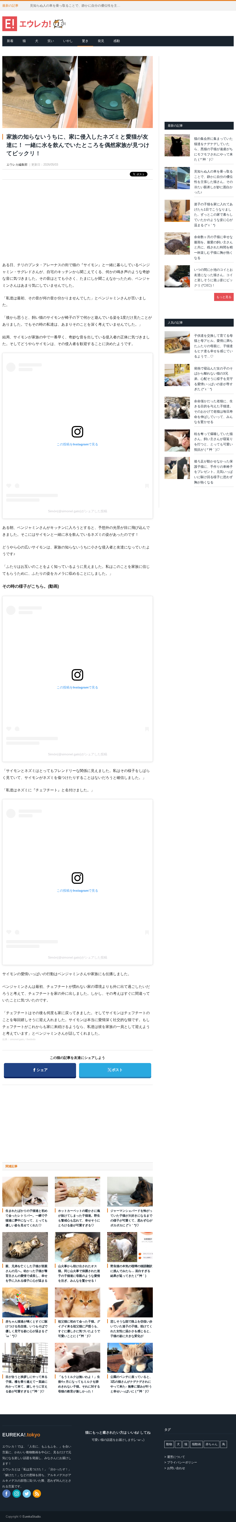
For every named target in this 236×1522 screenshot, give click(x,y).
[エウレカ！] (34, 23)
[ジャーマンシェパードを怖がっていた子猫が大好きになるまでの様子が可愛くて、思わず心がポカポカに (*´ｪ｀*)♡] (130, 1191)
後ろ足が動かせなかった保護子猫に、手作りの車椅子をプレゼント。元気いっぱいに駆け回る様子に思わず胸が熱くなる (213, 471)
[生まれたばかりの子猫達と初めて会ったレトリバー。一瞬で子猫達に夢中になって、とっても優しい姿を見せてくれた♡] (25, 1191)
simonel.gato (17, 1039)
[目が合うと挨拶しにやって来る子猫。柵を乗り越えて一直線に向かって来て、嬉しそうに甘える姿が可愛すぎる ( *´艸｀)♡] (25, 1358)
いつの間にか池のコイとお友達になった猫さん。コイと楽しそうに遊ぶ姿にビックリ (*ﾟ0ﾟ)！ (213, 277)
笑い (50, 41)
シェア (40, 1070)
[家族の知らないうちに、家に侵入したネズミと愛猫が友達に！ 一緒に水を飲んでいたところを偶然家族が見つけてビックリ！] (77, 92)
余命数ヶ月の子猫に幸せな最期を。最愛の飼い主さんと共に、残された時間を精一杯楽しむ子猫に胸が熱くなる (213, 247)
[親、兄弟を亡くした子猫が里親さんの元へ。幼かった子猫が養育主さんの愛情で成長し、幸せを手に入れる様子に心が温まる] (25, 1247)
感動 (116, 41)
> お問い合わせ (174, 1468)
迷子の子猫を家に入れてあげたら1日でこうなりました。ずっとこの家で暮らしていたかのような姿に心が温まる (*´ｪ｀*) (213, 214)
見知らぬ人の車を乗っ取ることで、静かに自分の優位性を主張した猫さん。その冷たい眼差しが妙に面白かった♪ (77, 5)
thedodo (31, 1039)
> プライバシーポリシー (180, 1462)
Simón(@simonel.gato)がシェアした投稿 (77, 511)
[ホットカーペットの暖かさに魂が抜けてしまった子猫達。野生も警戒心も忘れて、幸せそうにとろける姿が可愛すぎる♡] (77, 1191)
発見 (101, 41)
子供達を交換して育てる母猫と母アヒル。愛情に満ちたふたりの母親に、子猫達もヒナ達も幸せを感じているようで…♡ (213, 346)
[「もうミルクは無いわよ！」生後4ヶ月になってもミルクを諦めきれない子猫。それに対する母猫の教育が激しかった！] (77, 1358)
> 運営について (174, 1457)
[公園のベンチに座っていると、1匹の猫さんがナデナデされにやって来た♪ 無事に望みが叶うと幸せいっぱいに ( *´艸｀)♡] (130, 1358)
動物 (169, 1444)
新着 (10, 41)
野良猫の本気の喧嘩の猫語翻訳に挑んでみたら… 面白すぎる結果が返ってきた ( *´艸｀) (131, 1271)
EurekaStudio (32, 1516)
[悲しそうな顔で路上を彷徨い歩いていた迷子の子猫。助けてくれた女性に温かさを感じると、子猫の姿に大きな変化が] (130, 1302)
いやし (68, 41)
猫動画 (196, 1444)
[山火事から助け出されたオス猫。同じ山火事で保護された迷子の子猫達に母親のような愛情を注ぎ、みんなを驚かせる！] (77, 1247)
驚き (85, 41)
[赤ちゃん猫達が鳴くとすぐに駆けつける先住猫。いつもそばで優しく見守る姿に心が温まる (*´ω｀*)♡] (25, 1302)
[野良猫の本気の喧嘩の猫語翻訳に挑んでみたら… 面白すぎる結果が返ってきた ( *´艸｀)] (130, 1247)
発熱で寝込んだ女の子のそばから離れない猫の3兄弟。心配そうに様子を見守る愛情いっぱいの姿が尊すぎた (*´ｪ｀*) (213, 378)
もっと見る (223, 297)
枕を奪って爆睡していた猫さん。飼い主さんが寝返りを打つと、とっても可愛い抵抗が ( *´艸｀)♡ (213, 441)
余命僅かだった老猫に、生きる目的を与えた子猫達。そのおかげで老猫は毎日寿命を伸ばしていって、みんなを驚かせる (213, 411)
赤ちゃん (212, 1444)
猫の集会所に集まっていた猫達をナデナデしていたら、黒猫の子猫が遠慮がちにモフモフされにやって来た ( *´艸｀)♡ (213, 149)
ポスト (115, 1070)
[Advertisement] (77, 216)
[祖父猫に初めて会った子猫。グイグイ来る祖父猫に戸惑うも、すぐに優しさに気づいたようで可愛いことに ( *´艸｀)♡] (77, 1302)
